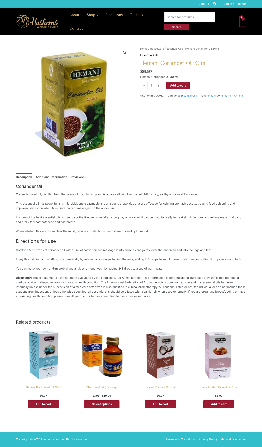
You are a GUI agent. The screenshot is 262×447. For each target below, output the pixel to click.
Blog (202, 4)
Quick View (43, 379)
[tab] (24, 177)
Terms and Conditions (181, 439)
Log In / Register (235, 4)
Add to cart (178, 85)
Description (24, 177)
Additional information (51, 177)
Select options (102, 404)
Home (143, 48)
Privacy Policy (208, 439)
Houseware (157, 48)
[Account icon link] (214, 4)
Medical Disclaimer (233, 439)
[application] (97, 14)
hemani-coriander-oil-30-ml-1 (225, 95)
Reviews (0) (79, 177)
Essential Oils (174, 48)
